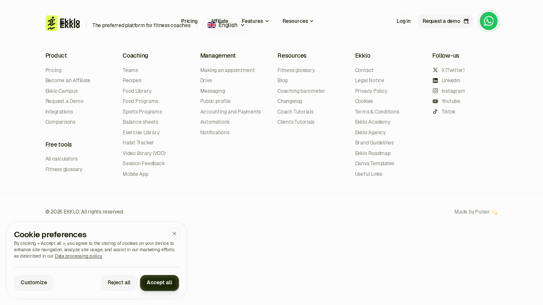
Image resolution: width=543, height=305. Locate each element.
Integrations (59, 111)
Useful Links (368, 173)
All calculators (61, 158)
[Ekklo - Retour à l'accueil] (62, 21)
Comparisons (60, 121)
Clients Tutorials (295, 121)
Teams (130, 70)
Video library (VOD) (144, 153)
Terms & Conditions (377, 111)
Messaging (212, 90)
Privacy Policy (371, 90)
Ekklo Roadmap (373, 153)
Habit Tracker (138, 142)
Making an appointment (227, 70)
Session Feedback (144, 163)
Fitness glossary (63, 169)
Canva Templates (374, 163)
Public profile (215, 101)
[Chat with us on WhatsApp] (489, 21)
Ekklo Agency (370, 132)
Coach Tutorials (295, 111)
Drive (206, 80)
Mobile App (135, 173)
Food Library (137, 90)
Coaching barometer (301, 90)
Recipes (132, 80)
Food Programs (140, 101)
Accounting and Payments (230, 111)
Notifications (215, 132)
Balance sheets (140, 121)
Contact (364, 70)
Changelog (289, 101)
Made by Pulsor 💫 (476, 211)
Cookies (364, 101)
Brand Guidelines (374, 142)
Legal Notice (369, 80)
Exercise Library (141, 132)
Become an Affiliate (67, 80)
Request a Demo (64, 101)
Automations (215, 121)
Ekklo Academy (372, 121)
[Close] (174, 233)
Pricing (53, 70)
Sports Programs (142, 111)
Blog (282, 80)
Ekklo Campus (61, 90)
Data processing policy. (78, 256)
